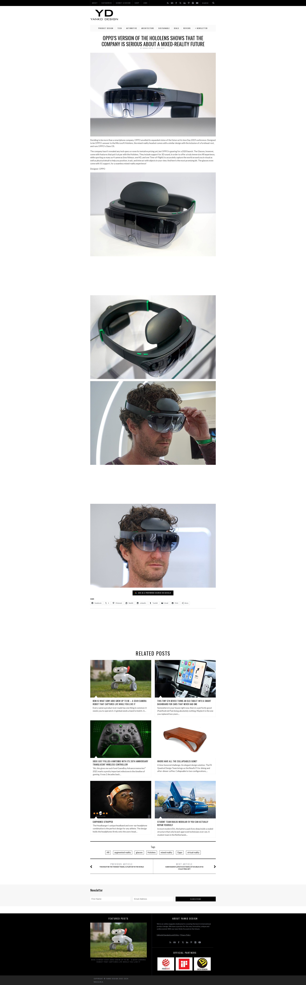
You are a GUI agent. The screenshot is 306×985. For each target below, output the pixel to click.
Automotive (131, 28)
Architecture (147, 28)
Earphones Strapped (103, 821)
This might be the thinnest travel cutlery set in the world (122, 865)
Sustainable (164, 28)
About (95, 3)
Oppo (179, 852)
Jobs (145, 3)
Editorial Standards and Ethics (168, 935)
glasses (139, 852)
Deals (176, 28)
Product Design (105, 28)
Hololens (152, 852)
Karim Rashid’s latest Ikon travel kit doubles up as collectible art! (184, 866)
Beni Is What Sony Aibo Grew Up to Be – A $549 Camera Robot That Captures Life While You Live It (120, 702)
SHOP (137, 3)
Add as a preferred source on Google (154, 593)
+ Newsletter (201, 28)
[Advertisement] (172, 15)
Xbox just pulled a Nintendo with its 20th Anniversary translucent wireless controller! (120, 763)
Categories (107, 3)
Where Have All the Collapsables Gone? (177, 761)
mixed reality (166, 852)
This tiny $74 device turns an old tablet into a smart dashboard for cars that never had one (184, 702)
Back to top (98, 981)
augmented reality (122, 852)
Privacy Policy (185, 935)
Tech (119, 28)
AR (108, 852)
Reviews (187, 28)
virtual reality (193, 852)
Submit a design (123, 3)
